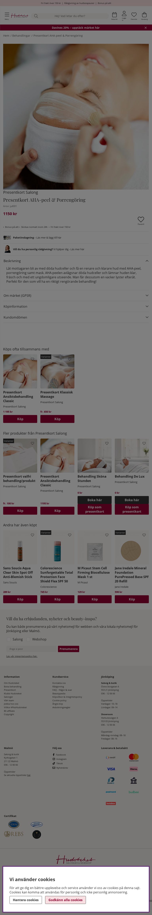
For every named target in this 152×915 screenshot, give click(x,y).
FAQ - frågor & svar (62, 689)
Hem (6, 35)
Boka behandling (12, 686)
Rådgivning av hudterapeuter (79, 3)
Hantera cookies (26, 900)
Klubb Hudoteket (13, 693)
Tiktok (59, 763)
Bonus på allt (104, 3)
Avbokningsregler (61, 707)
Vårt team (9, 700)
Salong (18, 639)
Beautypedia (58, 693)
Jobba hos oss (11, 703)
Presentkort (10, 689)
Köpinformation (15, 306)
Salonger (8, 696)
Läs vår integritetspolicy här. (21, 656)
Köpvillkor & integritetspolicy (67, 696)
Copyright (9, 714)
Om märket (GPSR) (17, 295)
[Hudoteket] (20, 16)
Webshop (39, 639)
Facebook (61, 754)
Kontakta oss (59, 682)
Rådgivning (58, 686)
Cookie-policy (59, 700)
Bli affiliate (9, 710)
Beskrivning (12, 261)
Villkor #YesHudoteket (15, 707)
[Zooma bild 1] (76, 117)
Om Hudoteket (11, 682)
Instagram (61, 759)
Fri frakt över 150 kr (51, 3)
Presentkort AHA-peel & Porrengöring (58, 35)
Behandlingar (21, 35)
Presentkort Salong (20, 192)
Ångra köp (57, 703)
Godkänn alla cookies (65, 900)
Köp (57, 419)
